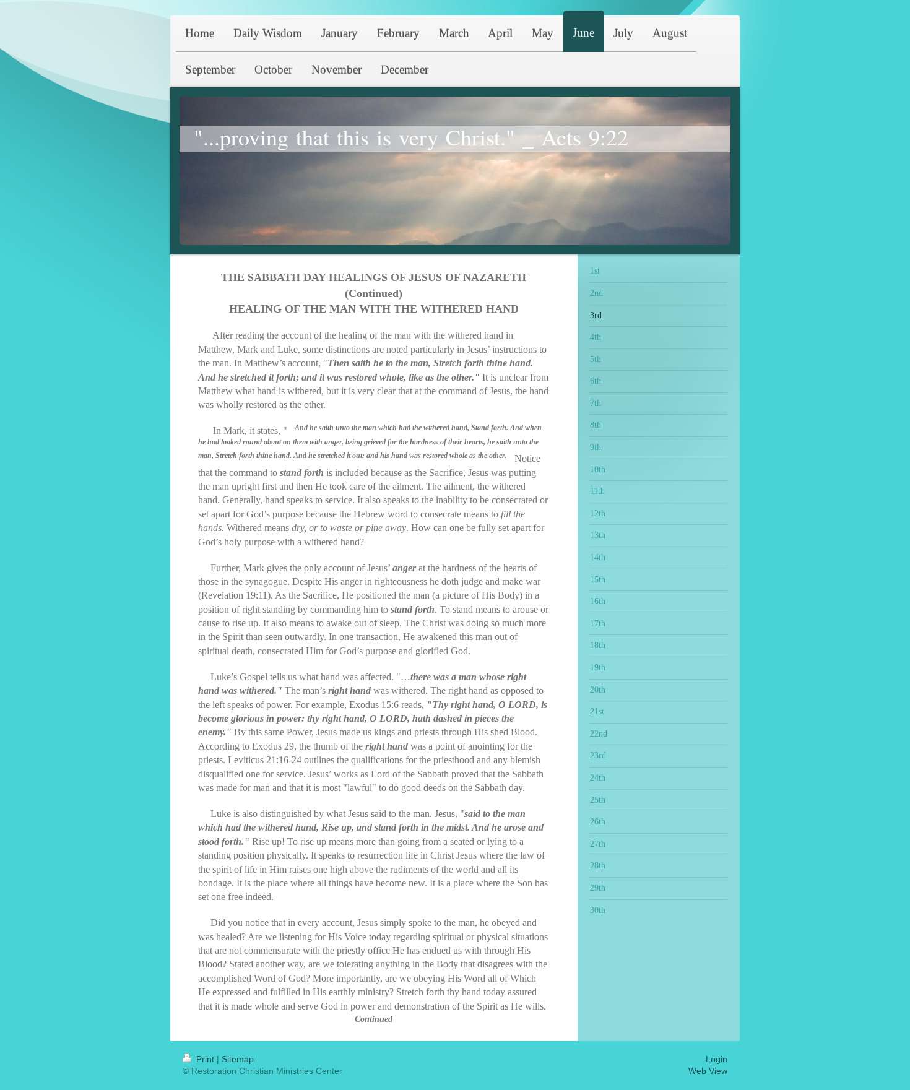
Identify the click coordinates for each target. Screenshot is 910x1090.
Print (205, 1059)
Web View (707, 1071)
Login (716, 1059)
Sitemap (238, 1059)
